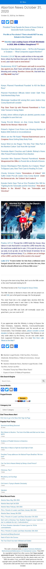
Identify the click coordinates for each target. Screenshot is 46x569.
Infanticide (4, 358)
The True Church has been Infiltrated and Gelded (16, 541)
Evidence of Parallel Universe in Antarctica (14, 441)
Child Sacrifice (25, 355)
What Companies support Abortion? (28, 52)
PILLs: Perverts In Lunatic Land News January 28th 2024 (18, 510)
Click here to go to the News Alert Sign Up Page (15, 418)
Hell (8, 295)
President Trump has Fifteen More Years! (17, 369)
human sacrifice (13, 367)
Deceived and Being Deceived (10, 425)
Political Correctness (26, 358)
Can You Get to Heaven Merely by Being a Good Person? (19, 463)
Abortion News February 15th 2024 (11, 507)
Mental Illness (14, 358)
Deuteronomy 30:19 (8, 66)
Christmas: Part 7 (6, 470)
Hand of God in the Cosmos (9, 537)
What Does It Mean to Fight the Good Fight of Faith (17, 448)
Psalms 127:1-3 (7, 243)
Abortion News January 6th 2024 (11, 513)
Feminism (34, 355)
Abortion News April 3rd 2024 (10, 503)
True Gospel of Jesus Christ (28, 288)
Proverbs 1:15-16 (7, 56)
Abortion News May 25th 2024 (10, 500)
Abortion (8, 42)
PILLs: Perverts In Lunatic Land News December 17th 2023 (19, 517)
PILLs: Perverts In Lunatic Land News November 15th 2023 (19, 531)
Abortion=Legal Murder (11, 355)
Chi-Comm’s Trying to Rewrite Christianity (14, 483)
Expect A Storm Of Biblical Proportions (16, 372)
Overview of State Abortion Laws (13, 49)
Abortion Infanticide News (12, 364)
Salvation (4, 490)
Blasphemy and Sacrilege (9, 477)
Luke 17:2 (5, 261)
